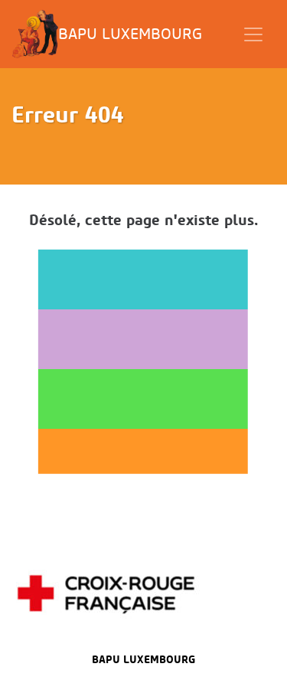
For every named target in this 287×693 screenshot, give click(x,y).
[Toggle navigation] (253, 34)
